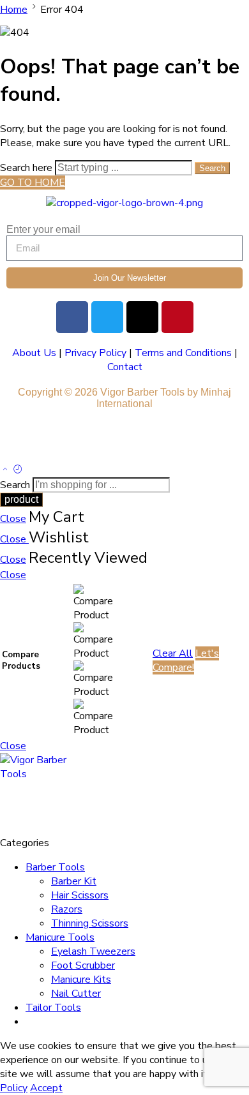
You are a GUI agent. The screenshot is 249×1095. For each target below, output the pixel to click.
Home (13, 10)
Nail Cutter (76, 994)
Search (212, 168)
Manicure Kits (81, 979)
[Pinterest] (177, 317)
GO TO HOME (32, 182)
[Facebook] (72, 317)
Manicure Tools (60, 937)
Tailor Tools (53, 1008)
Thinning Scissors (89, 923)
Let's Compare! (186, 660)
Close (13, 519)
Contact (124, 367)
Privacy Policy (95, 353)
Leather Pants (38, 440)
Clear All (173, 653)
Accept (46, 1088)
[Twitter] (107, 317)
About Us (34, 353)
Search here (27, 168)
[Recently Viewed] (18, 470)
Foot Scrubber (83, 965)
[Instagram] (142, 317)
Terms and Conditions (183, 353)
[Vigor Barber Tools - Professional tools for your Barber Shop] (41, 774)
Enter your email (43, 229)
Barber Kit (73, 881)
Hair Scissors (80, 895)
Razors (66, 909)
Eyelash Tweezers (93, 951)
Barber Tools (55, 867)
